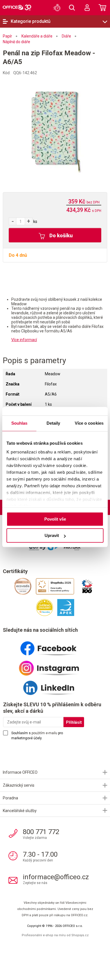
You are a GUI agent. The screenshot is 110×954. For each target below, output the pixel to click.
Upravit (52, 535)
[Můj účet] (87, 7)
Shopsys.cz (80, 935)
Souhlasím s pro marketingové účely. (37, 735)
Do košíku (60, 235)
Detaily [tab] (53, 423)
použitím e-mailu (44, 733)
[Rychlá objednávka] (56, 7)
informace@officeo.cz (56, 877)
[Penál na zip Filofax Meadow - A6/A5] (55, 127)
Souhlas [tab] (19, 423)
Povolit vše (55, 519)
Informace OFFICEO (20, 772)
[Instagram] (55, 666)
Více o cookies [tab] (89, 423)
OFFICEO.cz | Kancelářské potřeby (17, 7)
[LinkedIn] (55, 686)
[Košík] (102, 7)
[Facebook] (55, 646)
